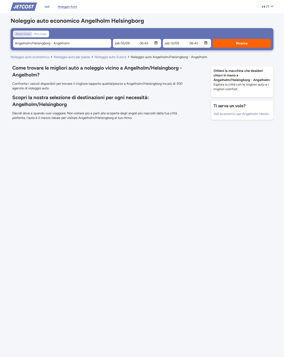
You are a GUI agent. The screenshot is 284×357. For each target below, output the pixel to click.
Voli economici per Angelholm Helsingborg (242, 114)
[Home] (24, 6)
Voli (46, 7)
